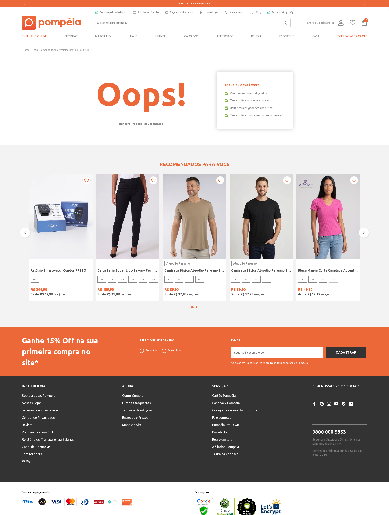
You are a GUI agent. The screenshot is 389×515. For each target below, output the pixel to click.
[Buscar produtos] (284, 22)
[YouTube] (336, 404)
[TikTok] (344, 404)
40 (112, 279)
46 (143, 279)
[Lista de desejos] (352, 23)
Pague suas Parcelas (181, 12)
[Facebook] (314, 404)
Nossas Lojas (211, 12)
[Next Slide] (364, 3)
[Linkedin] (351, 404)
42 (122, 279)
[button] (192, 307)
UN (35, 279)
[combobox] (192, 23)
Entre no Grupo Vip (283, 12)
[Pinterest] (322, 404)
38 (101, 279)
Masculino (174, 350)
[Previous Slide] (24, 3)
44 (132, 279)
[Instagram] (329, 404)
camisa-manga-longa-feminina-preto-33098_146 (61, 50)
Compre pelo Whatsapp (113, 12)
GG (199, 279)
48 (153, 279)
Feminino (151, 350)
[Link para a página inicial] (26, 50)
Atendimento (237, 12)
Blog (258, 12)
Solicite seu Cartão (148, 12)
